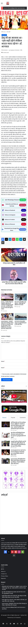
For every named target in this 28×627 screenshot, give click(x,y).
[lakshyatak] (8, 3)
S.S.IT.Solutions (17, 617)
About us (3, 571)
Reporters (3, 578)
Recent (4, 417)
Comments (23, 417)
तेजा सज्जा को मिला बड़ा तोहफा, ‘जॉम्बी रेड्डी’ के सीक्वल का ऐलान (20, 303)
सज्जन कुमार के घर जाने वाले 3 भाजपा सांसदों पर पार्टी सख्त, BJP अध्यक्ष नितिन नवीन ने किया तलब (18, 452)
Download (22, 229)
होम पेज (2, 569)
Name (3, 361)
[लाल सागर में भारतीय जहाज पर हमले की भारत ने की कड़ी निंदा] (21, 316)
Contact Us (4, 573)
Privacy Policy (4, 576)
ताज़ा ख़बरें (8, 31)
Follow (23, 210)
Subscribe (22, 205)
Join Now (22, 200)
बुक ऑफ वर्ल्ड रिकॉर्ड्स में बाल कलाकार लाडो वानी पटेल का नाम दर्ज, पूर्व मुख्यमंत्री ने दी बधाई (18, 435)
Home (4, 31)
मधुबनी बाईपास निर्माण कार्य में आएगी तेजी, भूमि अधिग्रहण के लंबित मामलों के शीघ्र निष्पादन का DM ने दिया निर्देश (18, 444)
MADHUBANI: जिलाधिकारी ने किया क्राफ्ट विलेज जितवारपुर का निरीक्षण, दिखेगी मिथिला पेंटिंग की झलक (18, 461)
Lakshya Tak (23, 615)
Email (3, 367)
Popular (13, 417)
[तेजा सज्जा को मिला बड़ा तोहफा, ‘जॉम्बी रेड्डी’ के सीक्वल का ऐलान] (21, 297)
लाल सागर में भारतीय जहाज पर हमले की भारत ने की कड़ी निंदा (20, 323)
